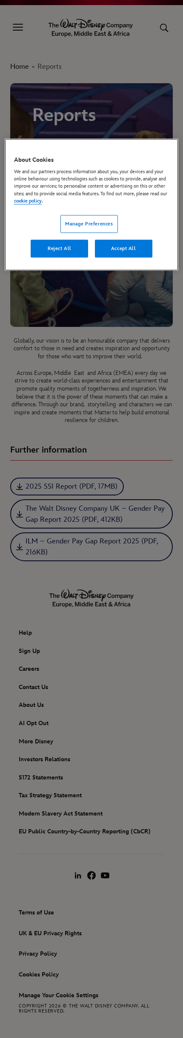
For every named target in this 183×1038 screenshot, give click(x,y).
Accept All (123, 248)
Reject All (59, 248)
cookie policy (28, 200)
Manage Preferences (89, 223)
